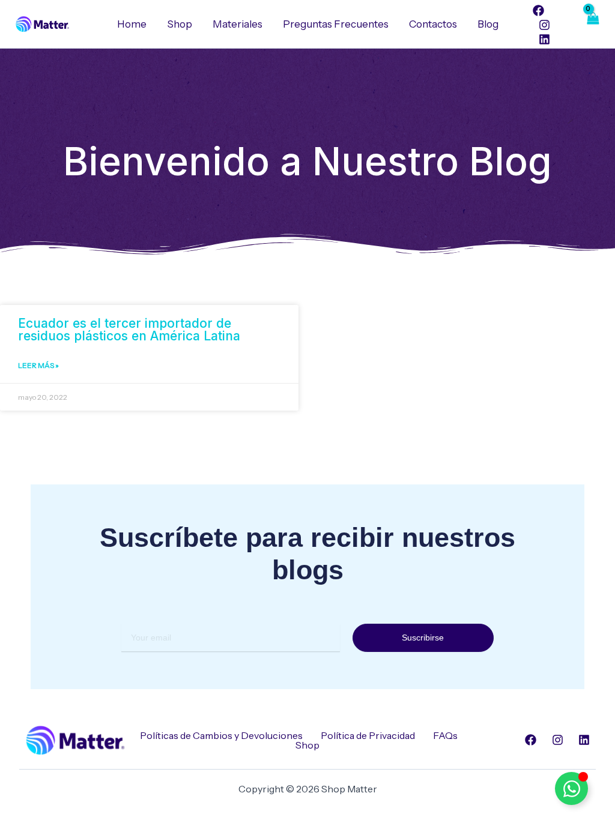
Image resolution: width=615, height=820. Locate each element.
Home (132, 24)
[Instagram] (544, 25)
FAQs (445, 735)
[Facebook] (538, 10)
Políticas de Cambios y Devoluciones (221, 735)
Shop (179, 24)
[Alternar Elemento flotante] (571, 788)
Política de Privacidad (368, 735)
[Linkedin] (544, 39)
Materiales (237, 24)
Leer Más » (38, 365)
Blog (487, 24)
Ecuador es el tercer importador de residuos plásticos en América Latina (129, 329)
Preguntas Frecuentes (336, 24)
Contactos (433, 24)
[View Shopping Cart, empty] (592, 24)
